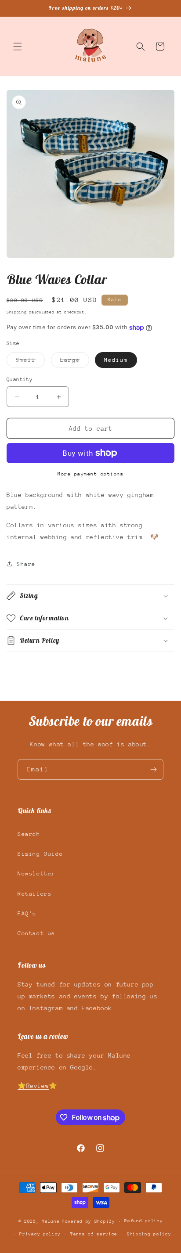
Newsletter (36, 873)
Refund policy (143, 1221)
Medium (116, 359)
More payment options (90, 474)
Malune (50, 1221)
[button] (17, 46)
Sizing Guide (40, 853)
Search (29, 834)
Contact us (36, 933)
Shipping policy (149, 1234)
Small (30, 362)
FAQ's (27, 913)
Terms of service (93, 1234)
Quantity (20, 379)
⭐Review (33, 1085)
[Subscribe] (153, 769)
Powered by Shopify (88, 1221)
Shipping (17, 312)
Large (74, 362)
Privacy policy (40, 1234)
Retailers (34, 893)
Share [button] (26, 564)
